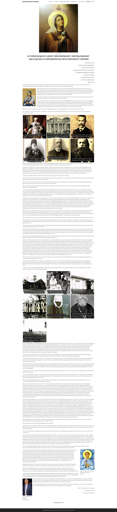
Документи (73, 1)
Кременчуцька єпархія (31, 1)
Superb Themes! (71, 510)
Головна (50, 1)
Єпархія (56, 1)
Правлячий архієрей (64, 1)
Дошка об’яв (81, 1)
